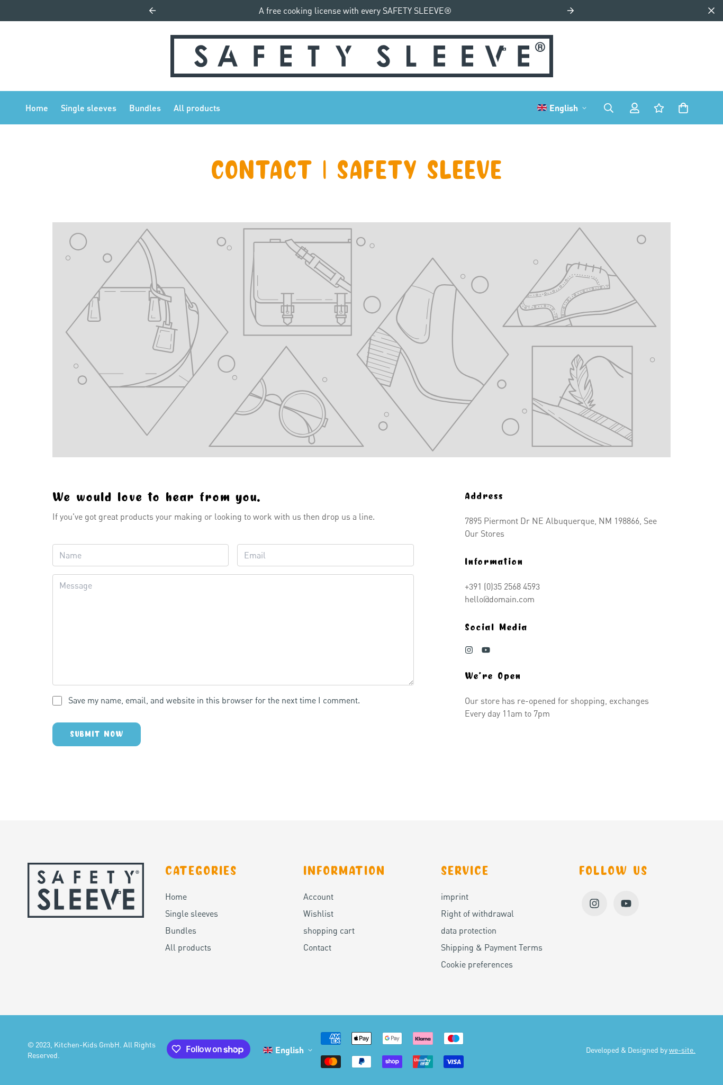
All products (197, 108)
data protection (468, 930)
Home (36, 108)
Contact (317, 947)
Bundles (145, 108)
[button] (681, 108)
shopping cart (329, 930)
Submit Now (96, 734)
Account (318, 896)
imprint (454, 896)
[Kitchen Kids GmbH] (362, 56)
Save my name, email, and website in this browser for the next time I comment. (214, 700)
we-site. (682, 1049)
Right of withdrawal (477, 913)
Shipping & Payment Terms (492, 947)
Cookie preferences (477, 964)
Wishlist (318, 913)
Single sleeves (88, 108)
